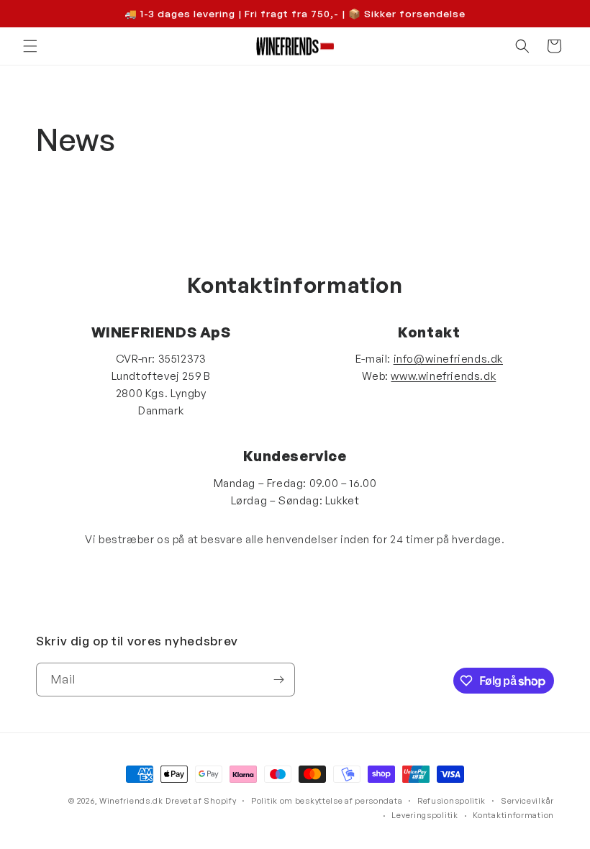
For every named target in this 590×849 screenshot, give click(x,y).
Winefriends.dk (131, 801)
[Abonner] (278, 679)
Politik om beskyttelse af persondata (326, 801)
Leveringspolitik (424, 815)
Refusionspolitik (451, 801)
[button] (30, 46)
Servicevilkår (527, 801)
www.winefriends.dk (443, 376)
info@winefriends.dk (448, 359)
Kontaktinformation (513, 815)
